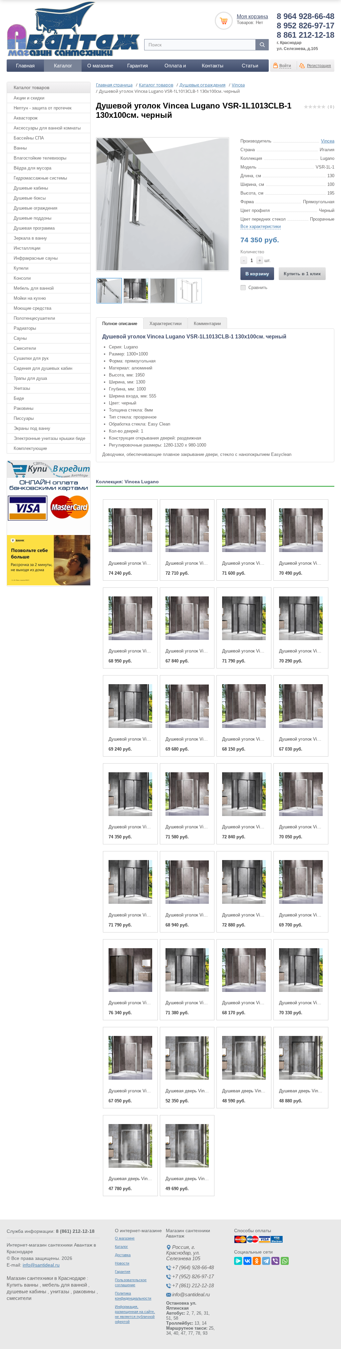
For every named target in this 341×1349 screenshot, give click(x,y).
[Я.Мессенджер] (238, 1260)
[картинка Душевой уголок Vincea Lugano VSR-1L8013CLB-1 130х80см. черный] (130, 882)
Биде (19, 398)
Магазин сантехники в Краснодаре (46, 1278)
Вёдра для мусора (32, 168)
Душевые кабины (31, 188)
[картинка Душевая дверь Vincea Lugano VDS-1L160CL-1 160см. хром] (187, 1058)
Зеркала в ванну (30, 238)
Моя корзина (252, 16)
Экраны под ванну (32, 428)
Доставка (123, 1255)
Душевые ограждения (35, 208)
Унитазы (22, 388)
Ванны (20, 148)
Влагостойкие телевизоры (40, 158)
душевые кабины (26, 1291)
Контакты (212, 65)
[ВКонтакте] (247, 1260)
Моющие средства (32, 308)
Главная (25, 65)
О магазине (100, 65)
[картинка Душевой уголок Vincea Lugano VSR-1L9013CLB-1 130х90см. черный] (244, 794)
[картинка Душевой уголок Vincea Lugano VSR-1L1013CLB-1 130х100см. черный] (130, 794)
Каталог (63, 65)
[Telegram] (266, 1260)
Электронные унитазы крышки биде (49, 438)
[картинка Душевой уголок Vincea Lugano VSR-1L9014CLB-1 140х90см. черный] (301, 618)
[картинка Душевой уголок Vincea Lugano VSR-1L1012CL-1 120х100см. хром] (301, 882)
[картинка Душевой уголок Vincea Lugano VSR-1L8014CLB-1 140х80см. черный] (130, 706)
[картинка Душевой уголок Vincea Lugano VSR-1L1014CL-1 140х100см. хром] (187, 706)
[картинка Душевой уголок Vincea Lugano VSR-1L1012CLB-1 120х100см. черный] (244, 882)
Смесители (25, 348)
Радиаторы (25, 328)
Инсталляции (27, 248)
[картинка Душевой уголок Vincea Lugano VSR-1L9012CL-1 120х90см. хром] (244, 970)
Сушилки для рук (31, 358)
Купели (21, 268)
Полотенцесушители (34, 318)
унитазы (59, 1291)
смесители (19, 1298)
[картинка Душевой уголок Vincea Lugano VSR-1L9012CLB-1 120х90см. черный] (187, 970)
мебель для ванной (64, 1285)
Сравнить (257, 287)
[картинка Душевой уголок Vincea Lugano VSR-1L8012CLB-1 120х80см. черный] (301, 970)
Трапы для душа (30, 378)
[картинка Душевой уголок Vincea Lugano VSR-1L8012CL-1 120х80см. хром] (130, 1058)
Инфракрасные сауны (36, 258)
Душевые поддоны (32, 218)
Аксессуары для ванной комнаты (47, 127)
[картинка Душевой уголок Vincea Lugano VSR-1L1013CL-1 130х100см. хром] (187, 794)
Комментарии (207, 323)
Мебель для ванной (34, 288)
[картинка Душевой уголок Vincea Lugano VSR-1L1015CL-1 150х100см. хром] (301, 530)
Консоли (22, 278)
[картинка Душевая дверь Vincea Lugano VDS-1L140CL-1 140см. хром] (130, 1146)
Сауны (20, 338)
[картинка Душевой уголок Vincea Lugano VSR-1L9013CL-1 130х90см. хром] (301, 794)
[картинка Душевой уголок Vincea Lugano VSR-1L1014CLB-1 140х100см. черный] (244, 618)
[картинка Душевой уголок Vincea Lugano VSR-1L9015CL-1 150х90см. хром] (130, 618)
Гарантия (137, 65)
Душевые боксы (30, 198)
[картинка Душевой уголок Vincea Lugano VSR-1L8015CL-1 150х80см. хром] (187, 618)
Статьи (250, 65)
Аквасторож (26, 117)
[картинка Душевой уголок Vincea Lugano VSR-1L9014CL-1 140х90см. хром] (244, 706)
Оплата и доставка (175, 67)
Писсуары (24, 418)
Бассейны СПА (29, 138)
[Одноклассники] (257, 1260)
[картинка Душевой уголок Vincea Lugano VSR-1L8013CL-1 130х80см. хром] (187, 882)
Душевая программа (34, 228)
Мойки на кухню (30, 298)
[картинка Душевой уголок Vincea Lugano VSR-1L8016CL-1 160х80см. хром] (244, 530)
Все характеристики (260, 226)
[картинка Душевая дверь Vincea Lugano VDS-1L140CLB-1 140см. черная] (301, 1058)
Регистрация (319, 65)
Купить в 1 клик (302, 273)
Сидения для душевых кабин (43, 368)
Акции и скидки (29, 97)
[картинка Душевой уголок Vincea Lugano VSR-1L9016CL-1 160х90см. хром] (187, 530)
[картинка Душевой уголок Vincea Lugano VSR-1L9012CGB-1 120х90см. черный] (130, 970)
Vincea (327, 141)
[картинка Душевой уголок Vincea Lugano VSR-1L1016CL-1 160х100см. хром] (130, 530)
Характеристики (165, 323)
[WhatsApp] (285, 1260)
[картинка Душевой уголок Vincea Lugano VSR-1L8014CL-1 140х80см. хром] (301, 706)
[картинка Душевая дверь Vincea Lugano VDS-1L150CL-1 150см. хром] (244, 1058)
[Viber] (275, 1260)
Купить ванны (22, 1285)
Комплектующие (30, 448)
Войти (285, 65)
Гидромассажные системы (40, 178)
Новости (122, 1263)
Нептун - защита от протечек (43, 107)
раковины (84, 1291)
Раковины (23, 408)
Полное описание (119, 323)
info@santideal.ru (41, 1265)
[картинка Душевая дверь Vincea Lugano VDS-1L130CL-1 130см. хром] (187, 1146)
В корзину (257, 273)
